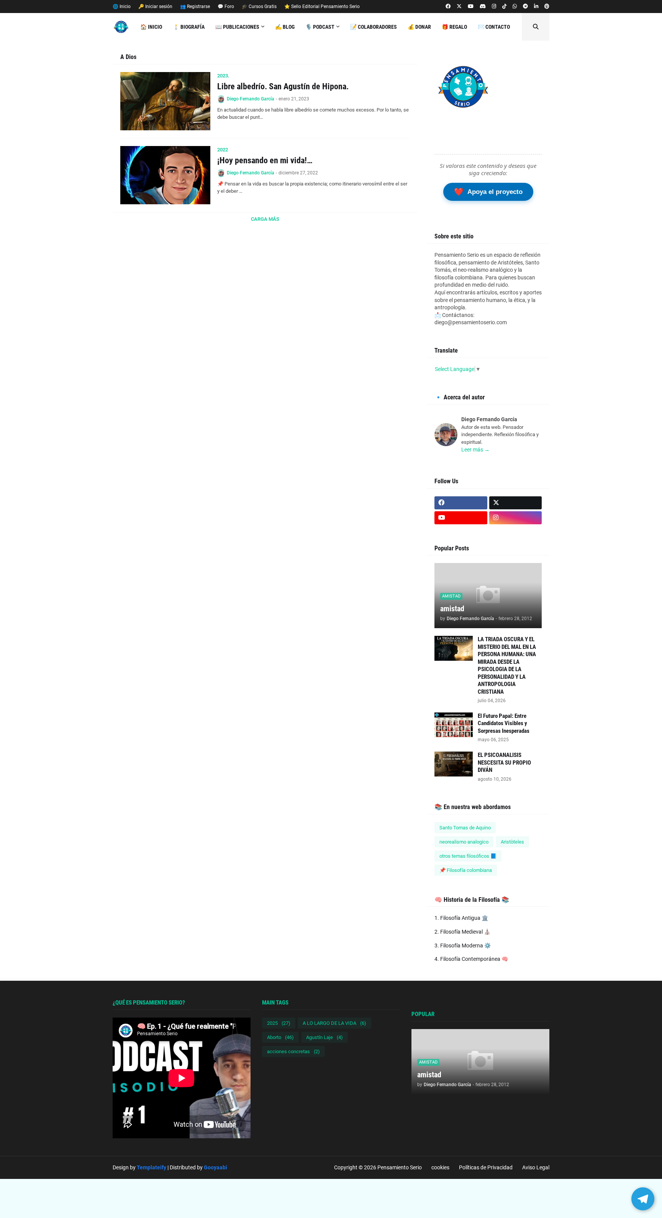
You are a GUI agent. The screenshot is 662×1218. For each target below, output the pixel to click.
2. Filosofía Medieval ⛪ (462, 932)
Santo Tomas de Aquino (465, 828)
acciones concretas (293, 1051)
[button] (535, 27)
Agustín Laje (324, 1037)
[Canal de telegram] (525, 6)
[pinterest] (546, 6)
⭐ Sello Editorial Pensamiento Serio (322, 6)
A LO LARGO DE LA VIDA (334, 1023)
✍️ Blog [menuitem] (285, 27)
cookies (440, 1167)
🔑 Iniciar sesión (155, 6)
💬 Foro (226, 6)
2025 (278, 1023)
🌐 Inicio (122, 6)
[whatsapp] (515, 6)
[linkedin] (536, 6)
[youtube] (471, 6)
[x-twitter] (459, 6)
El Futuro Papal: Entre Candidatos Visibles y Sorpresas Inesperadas (503, 723)
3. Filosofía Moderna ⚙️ (462, 945)
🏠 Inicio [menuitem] (151, 27)
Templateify (151, 1167)
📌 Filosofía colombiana (465, 870)
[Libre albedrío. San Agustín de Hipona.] (165, 101)
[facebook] (448, 6)
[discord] (483, 6)
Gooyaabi (215, 1167)
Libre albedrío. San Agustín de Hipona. (283, 86)
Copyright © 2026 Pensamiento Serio (378, 1167)
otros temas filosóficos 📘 (467, 856)
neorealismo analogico (463, 842)
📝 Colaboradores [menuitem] (373, 27)
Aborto (280, 1037)
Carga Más (265, 219)
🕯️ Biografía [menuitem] (189, 27)
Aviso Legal (535, 1167)
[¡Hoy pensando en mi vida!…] (165, 175)
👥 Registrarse (195, 6)
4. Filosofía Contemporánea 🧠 (471, 959)
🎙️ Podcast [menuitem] (319, 27)
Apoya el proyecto (488, 191)
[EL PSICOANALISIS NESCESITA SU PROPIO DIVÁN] (453, 764)
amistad (452, 608)
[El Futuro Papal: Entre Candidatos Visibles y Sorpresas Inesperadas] (453, 724)
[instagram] (494, 6)
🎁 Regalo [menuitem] (454, 27)
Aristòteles (512, 842)
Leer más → (475, 449)
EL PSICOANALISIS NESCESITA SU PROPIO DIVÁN (504, 762)
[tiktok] (504, 6)
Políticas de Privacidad (486, 1167)
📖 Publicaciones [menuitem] (237, 27)
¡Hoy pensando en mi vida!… (265, 160)
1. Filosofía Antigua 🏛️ (461, 918)
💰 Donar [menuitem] (419, 27)
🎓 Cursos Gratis (259, 6)
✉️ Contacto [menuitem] (494, 27)
